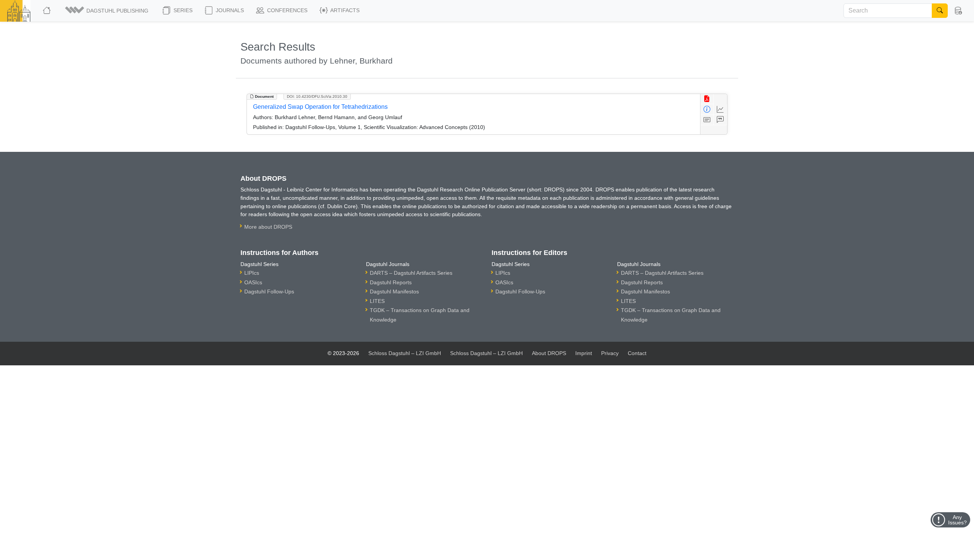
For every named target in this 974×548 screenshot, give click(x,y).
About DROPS (549, 353)
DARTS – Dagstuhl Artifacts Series (411, 273)
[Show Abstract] (707, 120)
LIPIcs (251, 273)
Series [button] (182, 10)
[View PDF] (707, 99)
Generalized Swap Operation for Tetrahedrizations (320, 107)
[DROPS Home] (47, 10)
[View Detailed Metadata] (707, 109)
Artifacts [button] (344, 10)
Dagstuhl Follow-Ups (269, 291)
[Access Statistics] (720, 109)
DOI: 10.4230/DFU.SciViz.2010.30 (317, 96)
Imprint (583, 353)
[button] (107, 10)
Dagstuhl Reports (391, 282)
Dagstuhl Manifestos (394, 291)
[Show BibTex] (720, 120)
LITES (377, 301)
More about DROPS (268, 227)
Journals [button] (229, 10)
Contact (637, 353)
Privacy (610, 353)
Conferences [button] (286, 10)
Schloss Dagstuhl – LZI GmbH (404, 353)
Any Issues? (957, 520)
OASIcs (253, 282)
